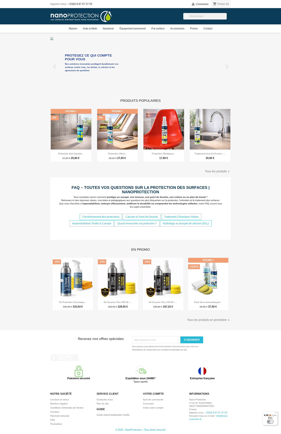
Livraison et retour (59, 399)
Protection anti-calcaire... (71, 153)
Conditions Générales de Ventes (66, 407)
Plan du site (103, 403)
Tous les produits (218, 171)
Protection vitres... (117, 153)
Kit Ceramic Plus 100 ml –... (163, 302)
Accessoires (177, 28)
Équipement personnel (133, 28)
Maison (73, 28)
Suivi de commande (153, 399)
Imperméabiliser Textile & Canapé (91, 223)
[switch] (270, 422)
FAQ (52, 420)
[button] (63, 64)
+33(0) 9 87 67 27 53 (80, 4)
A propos (54, 411)
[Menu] (276, 413)
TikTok (75, 357)
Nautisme (108, 28)
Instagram (68, 357)
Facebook (54, 357)
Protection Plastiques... (163, 153)
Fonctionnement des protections (100, 216)
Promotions (56, 424)
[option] (140, 64)
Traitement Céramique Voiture (181, 216)
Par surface (158, 28)
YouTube (61, 357)
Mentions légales (59, 403)
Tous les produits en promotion (209, 320)
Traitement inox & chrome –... (210, 153)
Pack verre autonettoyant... (208, 302)
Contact (207, 28)
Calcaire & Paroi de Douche (142, 216)
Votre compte (153, 393)
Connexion (148, 403)
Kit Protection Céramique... (73, 302)
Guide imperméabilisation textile (113, 415)
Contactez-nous (105, 399)
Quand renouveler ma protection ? (137, 223)
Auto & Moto (90, 28)
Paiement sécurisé (59, 415)
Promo (194, 28)
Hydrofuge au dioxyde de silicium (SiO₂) (186, 223)
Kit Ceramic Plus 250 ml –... (118, 302)
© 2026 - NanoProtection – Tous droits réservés (140, 429)
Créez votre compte (153, 407)
